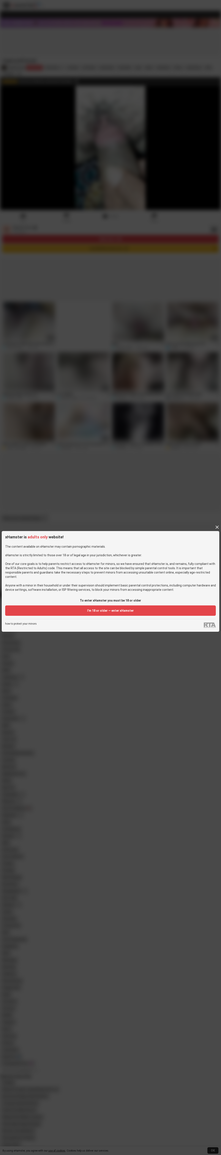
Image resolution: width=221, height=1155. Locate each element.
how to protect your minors (21, 623)
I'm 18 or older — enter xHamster (110, 610)
